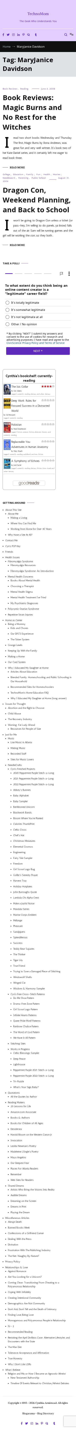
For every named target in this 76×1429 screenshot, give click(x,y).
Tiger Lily (18, 960)
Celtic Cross (19, 829)
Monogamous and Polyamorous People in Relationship (37, 1320)
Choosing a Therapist (22, 586)
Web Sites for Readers (22, 1180)
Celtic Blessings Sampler (26, 1053)
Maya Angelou (18, 1157)
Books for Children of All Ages (27, 1123)
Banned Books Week (19, 1227)
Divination (13, 1244)
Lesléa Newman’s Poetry (23, 1146)
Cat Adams (18, 391)
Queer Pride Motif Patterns (26, 1020)
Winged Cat (19, 983)
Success (17, 943)
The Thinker (19, 954)
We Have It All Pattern (24, 1038)
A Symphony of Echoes (25, 461)
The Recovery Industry (20, 719)
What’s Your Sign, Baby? (26, 1087)
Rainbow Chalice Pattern (26, 1026)
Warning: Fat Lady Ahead (21, 725)
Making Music (18, 748)
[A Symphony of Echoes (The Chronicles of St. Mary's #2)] (7, 468)
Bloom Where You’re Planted (28, 818)
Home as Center (13, 620)
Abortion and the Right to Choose (26, 708)
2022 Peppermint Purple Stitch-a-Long (33, 784)
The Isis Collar (19, 386)
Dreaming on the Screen (23, 1201)
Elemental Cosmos (23, 846)
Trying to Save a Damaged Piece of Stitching (36, 971)
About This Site (13, 509)
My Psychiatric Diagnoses (24, 603)
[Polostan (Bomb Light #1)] (7, 431)
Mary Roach (18, 451)
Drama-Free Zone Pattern (26, 1003)
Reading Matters (16, 1102)
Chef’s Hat (18, 835)
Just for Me (11, 734)
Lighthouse (19, 1064)
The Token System (20, 639)
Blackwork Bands (22, 812)
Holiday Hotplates (22, 886)
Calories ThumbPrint (23, 824)
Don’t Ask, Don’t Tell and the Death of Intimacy (32, 1309)
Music (11, 738)
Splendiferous (20, 937)
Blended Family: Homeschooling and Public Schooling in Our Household (41, 679)
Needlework (9, 178)
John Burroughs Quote (25, 892)
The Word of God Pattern (26, 1032)
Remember (16, 1174)
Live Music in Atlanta (21, 742)
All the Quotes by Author (24, 1096)
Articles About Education (24, 671)
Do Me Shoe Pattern (23, 998)
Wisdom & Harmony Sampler (29, 988)
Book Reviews (10, 89)
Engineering (19, 852)
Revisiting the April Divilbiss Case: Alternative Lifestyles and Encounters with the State (39, 1339)
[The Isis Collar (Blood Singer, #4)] (7, 393)
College (6, 174)
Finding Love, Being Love (21, 1315)
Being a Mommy (16, 624)
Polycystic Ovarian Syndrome (23, 609)
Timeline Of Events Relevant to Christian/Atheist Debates (40, 1383)
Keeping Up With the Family (22, 650)
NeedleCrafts (15, 765)
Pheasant (18, 926)
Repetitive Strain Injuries (20, 614)
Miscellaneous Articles (17, 1218)
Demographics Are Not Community (26, 1303)
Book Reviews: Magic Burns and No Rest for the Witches (32, 112)
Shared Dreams (16, 1185)
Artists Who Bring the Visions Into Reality (33, 1189)
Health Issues (12, 557)
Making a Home (16, 656)
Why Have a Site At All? (20, 534)
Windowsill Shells (22, 977)
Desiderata (16, 1129)
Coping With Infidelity (19, 1292)
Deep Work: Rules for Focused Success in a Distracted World (30, 406)
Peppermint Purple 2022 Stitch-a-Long (33, 1075)
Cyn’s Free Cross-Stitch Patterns (28, 994)
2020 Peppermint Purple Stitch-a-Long (33, 773)
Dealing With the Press (19, 1239)
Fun (38, 174)
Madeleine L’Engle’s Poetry (25, 1151)
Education (18, 174)
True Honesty (15, 1358)
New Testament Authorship (25, 1377)
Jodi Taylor (17, 465)
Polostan (16, 424)
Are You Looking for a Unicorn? (25, 1277)
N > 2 (11, 1326)
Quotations (14, 1092)
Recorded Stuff (18, 753)
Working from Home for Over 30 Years (31, 529)
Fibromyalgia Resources (23, 565)
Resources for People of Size (26, 729)
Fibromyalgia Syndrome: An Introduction (32, 571)
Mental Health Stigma (22, 592)
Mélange (17, 920)
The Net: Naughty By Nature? (23, 1256)
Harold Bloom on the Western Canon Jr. (31, 1134)
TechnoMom (38, 13)
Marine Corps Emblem (24, 914)
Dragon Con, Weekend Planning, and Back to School (37, 199)
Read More (17, 167)
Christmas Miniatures (24, 841)
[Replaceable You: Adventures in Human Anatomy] (7, 449)
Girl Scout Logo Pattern (25, 1009)
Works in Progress (20, 1049)
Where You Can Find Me (23, 523)
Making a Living (19, 517)
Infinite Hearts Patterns (25, 1015)
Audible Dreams (19, 1195)
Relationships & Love (16, 1267)
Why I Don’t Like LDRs (19, 1364)
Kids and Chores (19, 628)
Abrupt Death (15, 1222)
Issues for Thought (15, 704)
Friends (9, 551)
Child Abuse (14, 713)
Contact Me (11, 540)
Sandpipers (19, 931)
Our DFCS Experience (22, 633)
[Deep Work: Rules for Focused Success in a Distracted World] (7, 407)
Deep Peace (19, 1058)
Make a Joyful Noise (23, 903)
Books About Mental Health (25, 580)
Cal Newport (10, 415)
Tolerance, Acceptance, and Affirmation (28, 1352)
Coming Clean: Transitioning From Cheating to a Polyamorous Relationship (33, 1284)
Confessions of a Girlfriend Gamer (26, 1233)
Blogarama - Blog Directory (38, 1413)
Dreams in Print (18, 1206)
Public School (39, 178)
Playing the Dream (20, 1212)
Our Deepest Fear (20, 1163)
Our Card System (17, 662)
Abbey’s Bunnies (22, 789)
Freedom (18, 863)
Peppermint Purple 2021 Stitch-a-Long (33, 1070)
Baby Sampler (20, 801)
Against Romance (17, 1271)
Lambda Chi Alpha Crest (26, 897)
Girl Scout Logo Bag (24, 869)
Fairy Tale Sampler (23, 858)
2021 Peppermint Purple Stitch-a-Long (33, 778)
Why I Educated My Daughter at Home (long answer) (39, 698)
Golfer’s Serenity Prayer (25, 875)
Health (46, 174)
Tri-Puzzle (18, 1081)
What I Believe (12, 1369)
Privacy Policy (12, 1261)
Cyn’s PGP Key (13, 546)
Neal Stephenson (20, 429)
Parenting (23, 178)
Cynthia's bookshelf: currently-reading (29, 378)
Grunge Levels (15, 645)
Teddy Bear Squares (23, 948)
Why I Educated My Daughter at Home (28, 667)
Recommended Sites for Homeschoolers (32, 687)
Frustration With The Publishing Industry (29, 1250)
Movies (56, 174)
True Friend (19, 966)
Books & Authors (20, 1117)
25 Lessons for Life (21, 1106)
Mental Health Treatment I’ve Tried (28, 597)
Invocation (16, 1140)
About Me (13, 513)
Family (29, 174)
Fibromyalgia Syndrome (20, 561)
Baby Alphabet (21, 795)
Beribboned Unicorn (24, 807)
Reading (24, 89)
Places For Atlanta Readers (24, 1168)
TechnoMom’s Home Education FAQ (30, 692)
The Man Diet (15, 1347)
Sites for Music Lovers (22, 759)
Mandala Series (21, 909)
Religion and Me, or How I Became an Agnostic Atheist (37, 1373)
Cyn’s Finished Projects (23, 769)
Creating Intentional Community (24, 1297)
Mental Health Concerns (20, 576)
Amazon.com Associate (23, 1112)
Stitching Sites (18, 1043)
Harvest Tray (20, 880)
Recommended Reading (20, 1332)
